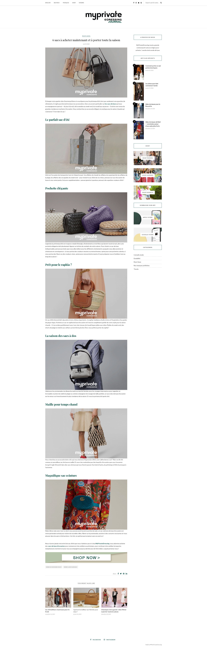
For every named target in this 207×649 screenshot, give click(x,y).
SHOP (74, 2)
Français (66, 2)
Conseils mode (139, 255)
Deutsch (57, 2)
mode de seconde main (53, 567)
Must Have (86, 36)
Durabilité (137, 258)
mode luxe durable (70, 567)
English (48, 2)
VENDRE (81, 2)
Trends (136, 269)
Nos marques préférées (142, 265)
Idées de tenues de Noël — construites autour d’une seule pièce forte (153, 124)
